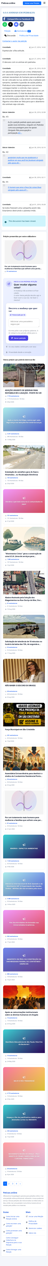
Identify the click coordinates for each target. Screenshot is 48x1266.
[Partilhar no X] (10, 24)
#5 (30, 147)
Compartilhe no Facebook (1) (20, 19)
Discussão (11, 35)
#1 (30, 47)
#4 (30, 112)
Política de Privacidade (28, 35)
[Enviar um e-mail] (16, 24)
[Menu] (44, 3)
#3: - (20, 133)
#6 (30, 177)
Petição (7, 31)
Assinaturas (23, 31)
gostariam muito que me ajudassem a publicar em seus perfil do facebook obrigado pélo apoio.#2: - (25, 160)
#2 (30, 59)
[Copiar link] (21, 24)
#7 (31, 204)
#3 (30, 68)
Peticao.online (8, 3)
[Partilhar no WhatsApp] (4, 24)
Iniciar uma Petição (32, 3)
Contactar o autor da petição (14, 41)
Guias (6, 1212)
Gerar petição (20, 338)
